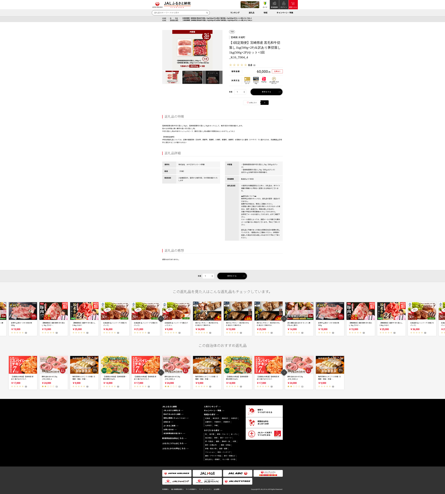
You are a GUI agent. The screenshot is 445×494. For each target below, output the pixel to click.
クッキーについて (204, 489)
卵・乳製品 (209, 441)
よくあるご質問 (169, 426)
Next (284, 319)
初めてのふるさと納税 (172, 414)
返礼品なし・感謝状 (212, 459)
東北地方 (216, 418)
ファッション (210, 452)
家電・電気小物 (210, 449)
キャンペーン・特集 (285, 13)
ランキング (235, 13)
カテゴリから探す (211, 430)
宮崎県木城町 (174, 20)
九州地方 (208, 425)
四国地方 (226, 422)
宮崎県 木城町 (238, 37)
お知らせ (167, 422)
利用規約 (165, 489)
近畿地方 (208, 422)
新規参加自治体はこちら (173, 438)
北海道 (207, 418)
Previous (161, 319)
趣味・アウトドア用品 (213, 456)
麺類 (217, 441)
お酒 (234, 441)
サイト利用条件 (191, 489)
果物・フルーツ (222, 434)
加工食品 (208, 438)
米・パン (234, 434)
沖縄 (216, 425)
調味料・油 (226, 441)
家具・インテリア (224, 452)
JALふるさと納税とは (172, 410)
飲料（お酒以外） (211, 445)
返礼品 (251, 13)
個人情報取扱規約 (176, 489)
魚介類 (211, 434)
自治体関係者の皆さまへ (173, 433)
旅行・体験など (229, 456)
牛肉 (176, 18)
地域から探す (210, 414)
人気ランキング (211, 407)
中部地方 (234, 418)
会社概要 (216, 489)
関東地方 (225, 418)
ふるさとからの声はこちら (174, 448)
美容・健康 (223, 449)
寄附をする (266, 92)
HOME (164, 18)
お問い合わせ (169, 429)
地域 (265, 13)
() (254, 65)
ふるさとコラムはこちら (173, 443)
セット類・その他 (228, 459)
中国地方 (217, 422)
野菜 (216, 438)
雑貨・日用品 (225, 445)
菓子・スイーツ (226, 438)
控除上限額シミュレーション (175, 418)
